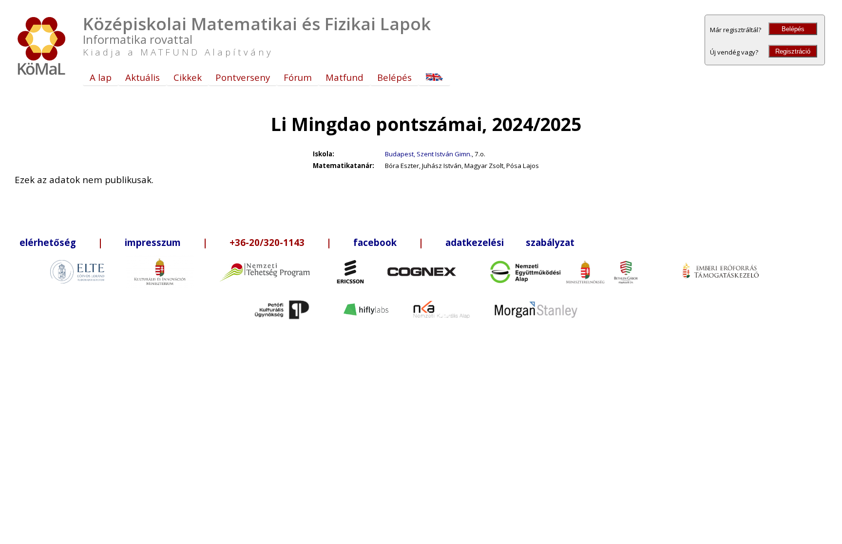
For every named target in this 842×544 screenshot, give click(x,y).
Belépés (793, 29)
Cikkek (187, 77)
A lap (101, 77)
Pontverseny (242, 77)
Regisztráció (792, 51)
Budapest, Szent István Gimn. (428, 154)
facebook (375, 242)
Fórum (298, 77)
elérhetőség (47, 242)
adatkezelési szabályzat (509, 242)
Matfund (344, 77)
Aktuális (142, 77)
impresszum (153, 242)
